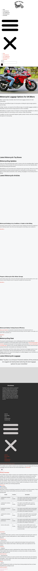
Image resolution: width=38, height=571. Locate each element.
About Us (6, 454)
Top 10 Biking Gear (6, 12)
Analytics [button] (2, 546)
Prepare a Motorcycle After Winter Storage (11, 276)
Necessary (3, 486)
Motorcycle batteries (4, 329)
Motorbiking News (6, 57)
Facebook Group (7, 418)
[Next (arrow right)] (3, 570)
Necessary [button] (2, 485)
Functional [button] (2, 531)
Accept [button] (19, 467)
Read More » (2, 229)
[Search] (2, 65)
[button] (10, 34)
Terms (5, 416)
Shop (4, 9)
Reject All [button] (23, 467)
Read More (28, 467)
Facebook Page (7, 419)
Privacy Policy (6, 415)
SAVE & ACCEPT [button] (3, 567)
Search (2, 60)
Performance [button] (3, 539)
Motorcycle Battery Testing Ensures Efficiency (12, 328)
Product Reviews (6, 54)
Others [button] (1, 561)
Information (5, 15)
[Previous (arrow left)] (1, 570)
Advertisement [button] (3, 554)
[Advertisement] (19, 375)
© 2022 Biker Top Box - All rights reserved (7, 463)
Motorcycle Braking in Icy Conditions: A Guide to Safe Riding (16, 223)
